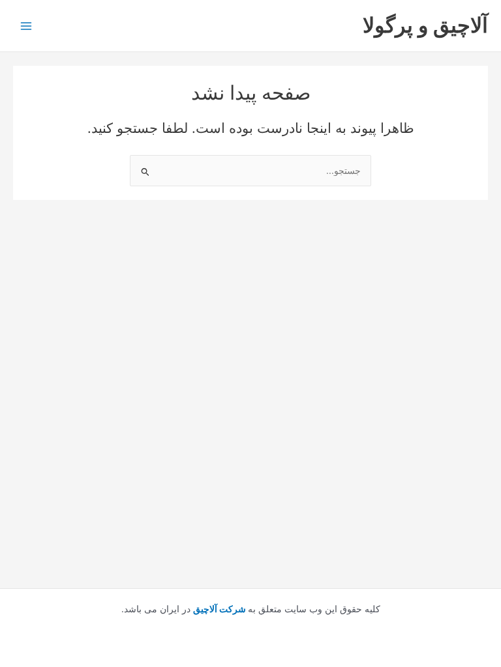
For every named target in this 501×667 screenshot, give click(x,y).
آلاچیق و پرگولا (425, 25)
